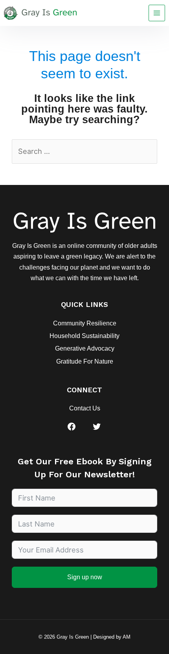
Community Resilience (84, 323)
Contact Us (84, 408)
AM (126, 637)
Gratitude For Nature (84, 361)
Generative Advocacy (84, 348)
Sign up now (84, 577)
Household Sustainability (84, 336)
